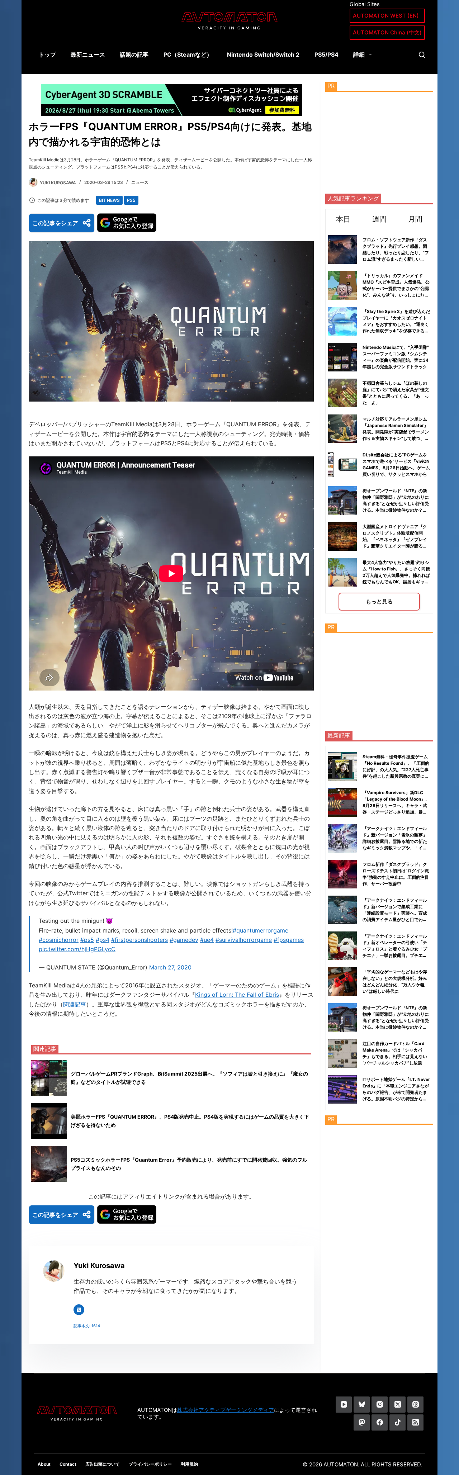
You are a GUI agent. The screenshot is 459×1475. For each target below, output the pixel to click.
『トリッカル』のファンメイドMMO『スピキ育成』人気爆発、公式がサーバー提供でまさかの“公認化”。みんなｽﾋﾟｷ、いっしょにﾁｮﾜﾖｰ (396, 288)
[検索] (422, 55)
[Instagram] (380, 1404)
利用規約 (189, 1464)
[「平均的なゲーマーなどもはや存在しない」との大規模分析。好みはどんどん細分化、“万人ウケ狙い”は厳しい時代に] (342, 981)
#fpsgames (289, 939)
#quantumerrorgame (260, 930)
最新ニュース (88, 54)
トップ (47, 54)
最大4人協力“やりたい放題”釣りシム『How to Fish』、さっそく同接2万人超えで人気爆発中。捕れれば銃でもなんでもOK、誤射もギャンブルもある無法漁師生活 (396, 575)
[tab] (343, 219)
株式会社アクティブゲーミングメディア (225, 1410)
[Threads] (415, 1404)
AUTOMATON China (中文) (387, 32)
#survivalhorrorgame (244, 939)
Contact (68, 1464)
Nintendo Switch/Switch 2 (263, 54)
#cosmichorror (59, 939)
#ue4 (207, 939)
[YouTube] (344, 1404)
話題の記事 (134, 54)
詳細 (359, 54)
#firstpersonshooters (139, 939)
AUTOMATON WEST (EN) (386, 15)
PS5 (131, 200)
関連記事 (74, 1004)
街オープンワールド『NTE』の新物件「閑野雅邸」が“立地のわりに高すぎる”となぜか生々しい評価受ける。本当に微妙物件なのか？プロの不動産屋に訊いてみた (396, 503)
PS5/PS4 (326, 54)
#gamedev (184, 939)
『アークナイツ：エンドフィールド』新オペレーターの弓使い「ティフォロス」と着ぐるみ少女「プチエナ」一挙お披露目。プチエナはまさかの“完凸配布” (395, 948)
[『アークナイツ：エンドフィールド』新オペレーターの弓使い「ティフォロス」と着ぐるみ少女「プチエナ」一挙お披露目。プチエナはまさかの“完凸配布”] (342, 945)
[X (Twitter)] (397, 1404)
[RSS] (415, 1422)
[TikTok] (397, 1422)
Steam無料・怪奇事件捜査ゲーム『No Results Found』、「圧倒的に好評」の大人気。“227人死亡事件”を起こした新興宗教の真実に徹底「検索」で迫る (396, 769)
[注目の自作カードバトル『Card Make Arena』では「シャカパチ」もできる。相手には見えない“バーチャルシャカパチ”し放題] (342, 1053)
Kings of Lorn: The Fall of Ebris (237, 994)
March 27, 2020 (170, 967)
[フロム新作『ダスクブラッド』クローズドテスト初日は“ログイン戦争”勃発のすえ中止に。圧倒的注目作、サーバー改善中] (342, 874)
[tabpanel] (379, 421)
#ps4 (102, 939)
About (44, 1464)
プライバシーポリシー (150, 1464)
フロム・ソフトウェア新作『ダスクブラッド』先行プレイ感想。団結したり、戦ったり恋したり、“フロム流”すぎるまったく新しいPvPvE (396, 252)
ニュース (139, 182)
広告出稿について (102, 1464)
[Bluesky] (362, 1404)
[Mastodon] (362, 1422)
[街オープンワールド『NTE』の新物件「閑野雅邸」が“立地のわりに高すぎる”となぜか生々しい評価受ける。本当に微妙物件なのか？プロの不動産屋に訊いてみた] (342, 1017)
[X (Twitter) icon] (79, 1309)
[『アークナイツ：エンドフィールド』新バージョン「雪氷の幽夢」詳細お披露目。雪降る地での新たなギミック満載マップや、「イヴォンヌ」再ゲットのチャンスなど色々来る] (342, 838)
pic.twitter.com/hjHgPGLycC (77, 949)
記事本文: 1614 (87, 1325)
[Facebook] (380, 1422)
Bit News (109, 200)
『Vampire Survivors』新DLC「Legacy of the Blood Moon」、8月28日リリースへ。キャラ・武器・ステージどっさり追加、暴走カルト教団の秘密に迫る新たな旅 (396, 805)
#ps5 (87, 939)
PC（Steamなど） (188, 54)
